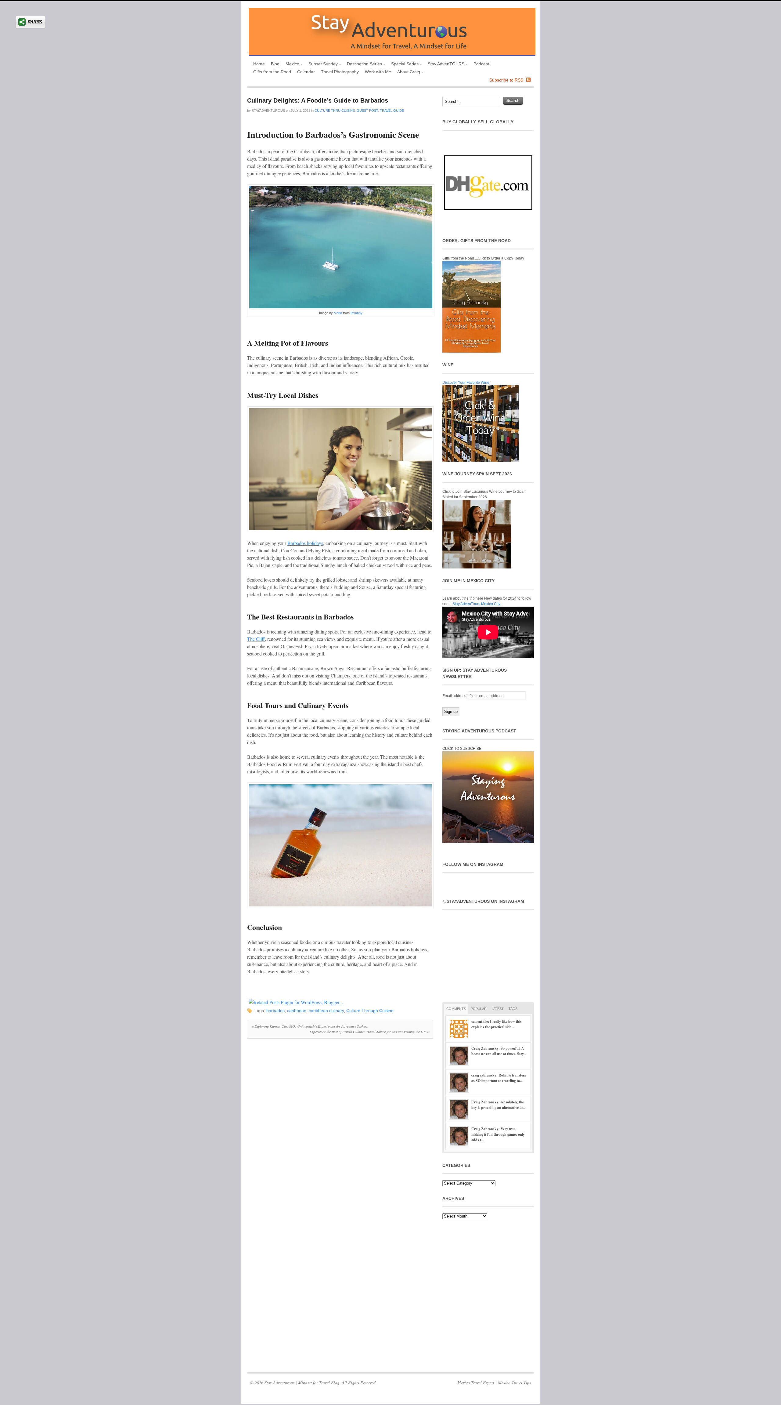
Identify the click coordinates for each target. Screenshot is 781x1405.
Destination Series (363, 64)
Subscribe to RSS (506, 80)
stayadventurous (268, 110)
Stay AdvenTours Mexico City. (476, 604)
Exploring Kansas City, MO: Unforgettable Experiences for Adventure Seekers (310, 1026)
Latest (497, 1009)
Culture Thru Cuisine (335, 110)
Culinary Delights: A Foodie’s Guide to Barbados (317, 100)
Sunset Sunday (321, 64)
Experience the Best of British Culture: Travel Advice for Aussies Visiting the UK (369, 1031)
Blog (275, 63)
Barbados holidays (305, 543)
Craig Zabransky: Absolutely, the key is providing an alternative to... (498, 1104)
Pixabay (356, 313)
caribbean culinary (326, 1010)
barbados (275, 1010)
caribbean (296, 1010)
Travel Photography (340, 71)
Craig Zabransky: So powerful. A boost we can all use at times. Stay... (498, 1051)
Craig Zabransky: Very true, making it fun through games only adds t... (498, 1134)
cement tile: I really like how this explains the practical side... (496, 1024)
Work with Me (378, 71)
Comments (456, 1009)
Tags (513, 1009)
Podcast (481, 63)
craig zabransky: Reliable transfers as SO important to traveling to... (498, 1078)
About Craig (407, 72)
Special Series (403, 64)
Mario (338, 313)
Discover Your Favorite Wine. (466, 382)
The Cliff (256, 639)
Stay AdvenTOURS (444, 64)
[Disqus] (340, 1127)
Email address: (455, 696)
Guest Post (367, 110)
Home (259, 63)
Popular (479, 1009)
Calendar (306, 71)
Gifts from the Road (272, 71)
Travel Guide (392, 110)
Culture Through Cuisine (370, 1010)
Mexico (291, 64)
